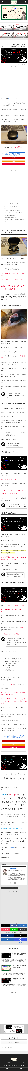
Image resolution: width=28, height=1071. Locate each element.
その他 (4, 887)
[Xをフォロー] (11, 883)
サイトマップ (20, 1062)
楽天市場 (13, 157)
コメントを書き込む (14, 1042)
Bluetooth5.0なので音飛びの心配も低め (14, 212)
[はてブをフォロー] (13, 883)
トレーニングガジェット (12, 887)
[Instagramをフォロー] (15, 883)
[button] (22, 929)
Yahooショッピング (13, 747)
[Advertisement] (14, 82)
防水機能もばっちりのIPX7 (11, 215)
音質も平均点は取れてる (10, 217)
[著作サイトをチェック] (9, 883)
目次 (12, 203)
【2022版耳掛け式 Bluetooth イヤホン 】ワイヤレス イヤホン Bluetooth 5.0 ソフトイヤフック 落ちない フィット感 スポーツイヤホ (13, 153)
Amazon (13, 161)
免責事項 (8, 1062)
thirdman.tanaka (12, 98)
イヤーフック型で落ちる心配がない (13, 210)
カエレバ (15, 155)
